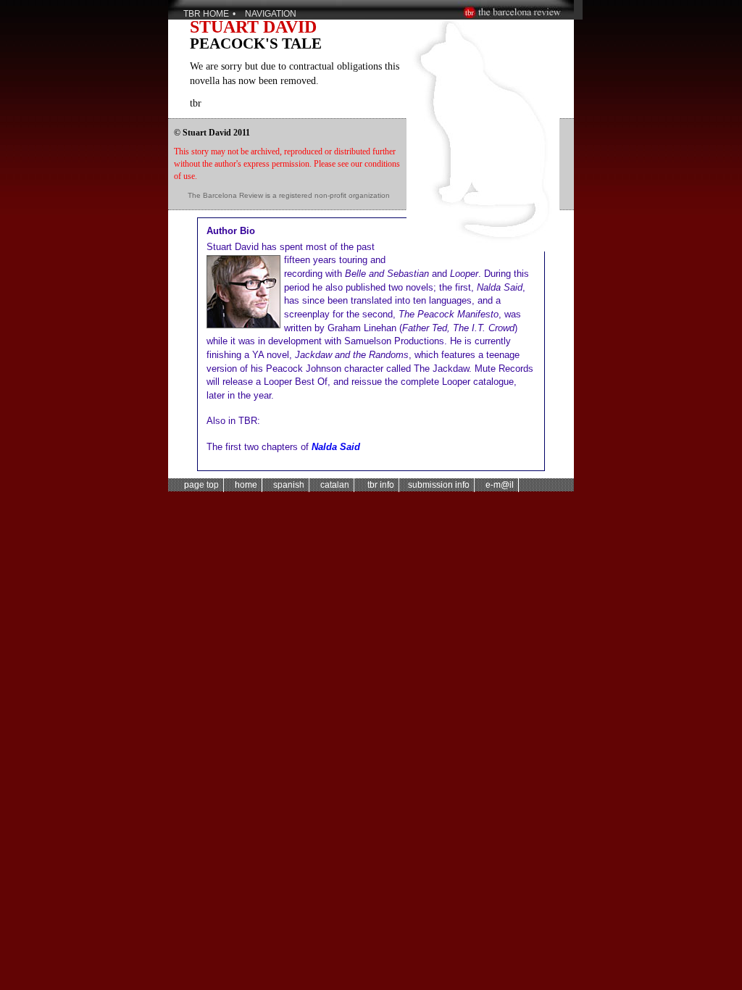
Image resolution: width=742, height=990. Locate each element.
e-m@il (498, 485)
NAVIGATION (270, 14)
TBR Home (206, 14)
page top (201, 485)
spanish (287, 485)
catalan (333, 485)
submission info (439, 485)
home (245, 485)
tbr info (378, 485)
